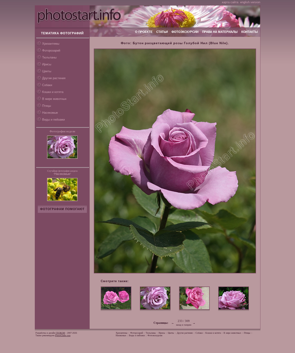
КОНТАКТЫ (249, 32)
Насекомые (50, 112)
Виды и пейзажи (53, 119)
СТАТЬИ (162, 32)
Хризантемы (50, 43)
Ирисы (46, 64)
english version (250, 2)
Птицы (46, 105)
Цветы (46, 71)
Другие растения (53, 78)
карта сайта (230, 2)
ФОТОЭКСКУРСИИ (184, 32)
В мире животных (54, 99)
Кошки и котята (52, 92)
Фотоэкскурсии (155, 335)
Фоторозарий (51, 50)
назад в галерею (183, 325)
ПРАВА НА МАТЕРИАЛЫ (220, 32)
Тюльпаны (49, 57)
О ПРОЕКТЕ (144, 32)
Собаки (47, 85)
